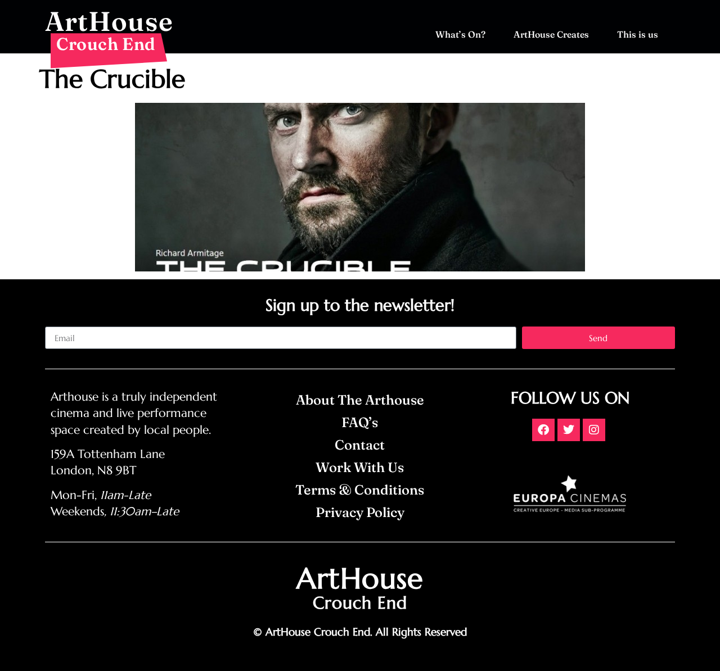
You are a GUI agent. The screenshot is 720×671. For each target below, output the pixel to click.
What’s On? (460, 34)
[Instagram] (594, 430)
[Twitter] (568, 430)
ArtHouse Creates (551, 34)
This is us (637, 34)
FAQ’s (359, 422)
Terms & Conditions (359, 490)
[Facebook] (543, 430)
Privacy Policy (360, 512)
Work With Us (360, 467)
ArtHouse (109, 21)
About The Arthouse (360, 400)
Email (55, 322)
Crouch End (106, 44)
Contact (360, 445)
